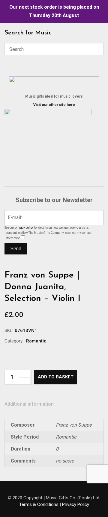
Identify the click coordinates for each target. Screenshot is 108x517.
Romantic (36, 341)
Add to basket (56, 377)
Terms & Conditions (38, 504)
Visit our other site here (54, 105)
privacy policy (24, 227)
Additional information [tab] (29, 404)
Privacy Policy (75, 504)
